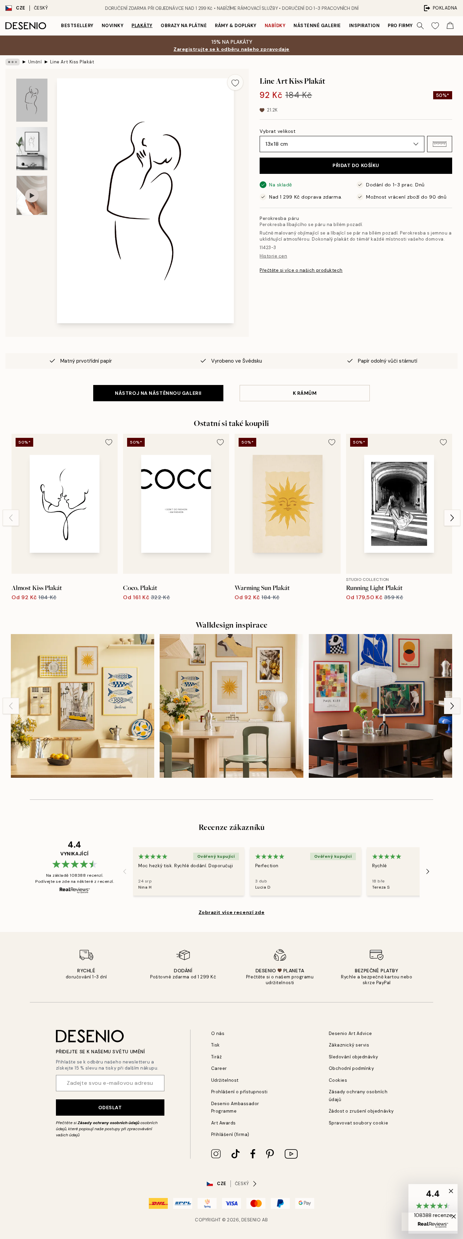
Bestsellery (77, 25)
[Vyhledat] (420, 25)
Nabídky (275, 25)
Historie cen (273, 256)
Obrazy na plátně (184, 25)
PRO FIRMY (400, 25)
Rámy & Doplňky (235, 25)
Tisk (215, 1045)
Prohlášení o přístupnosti (239, 1092)
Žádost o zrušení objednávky (361, 1111)
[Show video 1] (31, 195)
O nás (218, 1033)
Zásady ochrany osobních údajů (108, 1122)
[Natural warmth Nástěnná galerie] (231, 705)
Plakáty (142, 25)
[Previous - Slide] (11, 518)
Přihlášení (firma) (230, 1134)
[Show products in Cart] (450, 26)
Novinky (113, 25)
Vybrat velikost (278, 131)
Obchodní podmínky (351, 1068)
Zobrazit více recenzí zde (232, 912)
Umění (35, 62)
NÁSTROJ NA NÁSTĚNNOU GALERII (158, 393)
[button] (439, 144)
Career (219, 1068)
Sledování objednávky (353, 1057)
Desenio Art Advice (350, 1033)
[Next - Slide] (452, 518)
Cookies (338, 1080)
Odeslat (110, 1107)
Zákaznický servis (349, 1045)
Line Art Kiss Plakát (72, 62)
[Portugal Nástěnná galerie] (82, 705)
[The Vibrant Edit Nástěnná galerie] (380, 705)
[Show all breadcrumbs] (12, 62)
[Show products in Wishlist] (435, 26)
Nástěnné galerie (317, 25)
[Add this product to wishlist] (235, 82)
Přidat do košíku (356, 165)
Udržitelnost (225, 1080)
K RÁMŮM (305, 393)
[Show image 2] (31, 148)
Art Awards (223, 1123)
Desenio (251, 1220)
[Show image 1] (31, 100)
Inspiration (364, 25)
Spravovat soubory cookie (358, 1123)
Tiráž (216, 1057)
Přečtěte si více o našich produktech (301, 270)
